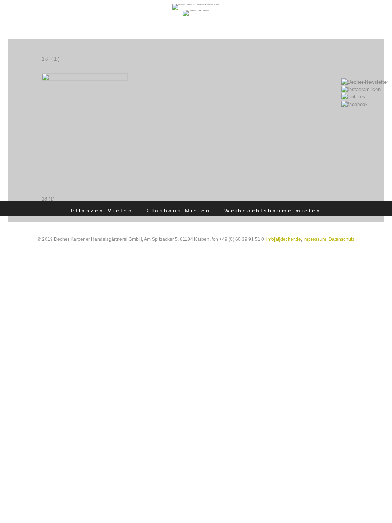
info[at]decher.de (283, 239)
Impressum (314, 239)
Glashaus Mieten (179, 211)
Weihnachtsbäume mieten (272, 211)
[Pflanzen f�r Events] (196, 10)
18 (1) (48, 199)
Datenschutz (341, 239)
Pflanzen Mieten (102, 211)
